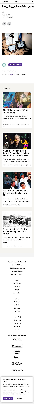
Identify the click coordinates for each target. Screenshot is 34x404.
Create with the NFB (17, 271)
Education (17, 308)
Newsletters (17, 293)
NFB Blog (5, 2)
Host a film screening (17, 274)
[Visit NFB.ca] (19, 1)
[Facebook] (4, 24)
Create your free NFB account (17, 262)
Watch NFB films (17, 265)
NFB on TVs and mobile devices (17, 335)
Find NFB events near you (17, 268)
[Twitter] (9, 24)
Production (17, 302)
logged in (12, 74)
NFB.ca (17, 298)
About (17, 280)
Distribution (17, 305)
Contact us (17, 286)
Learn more (18, 398)
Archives (17, 311)
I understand (8, 398)
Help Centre (17, 283)
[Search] (32, 2)
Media (17, 289)
